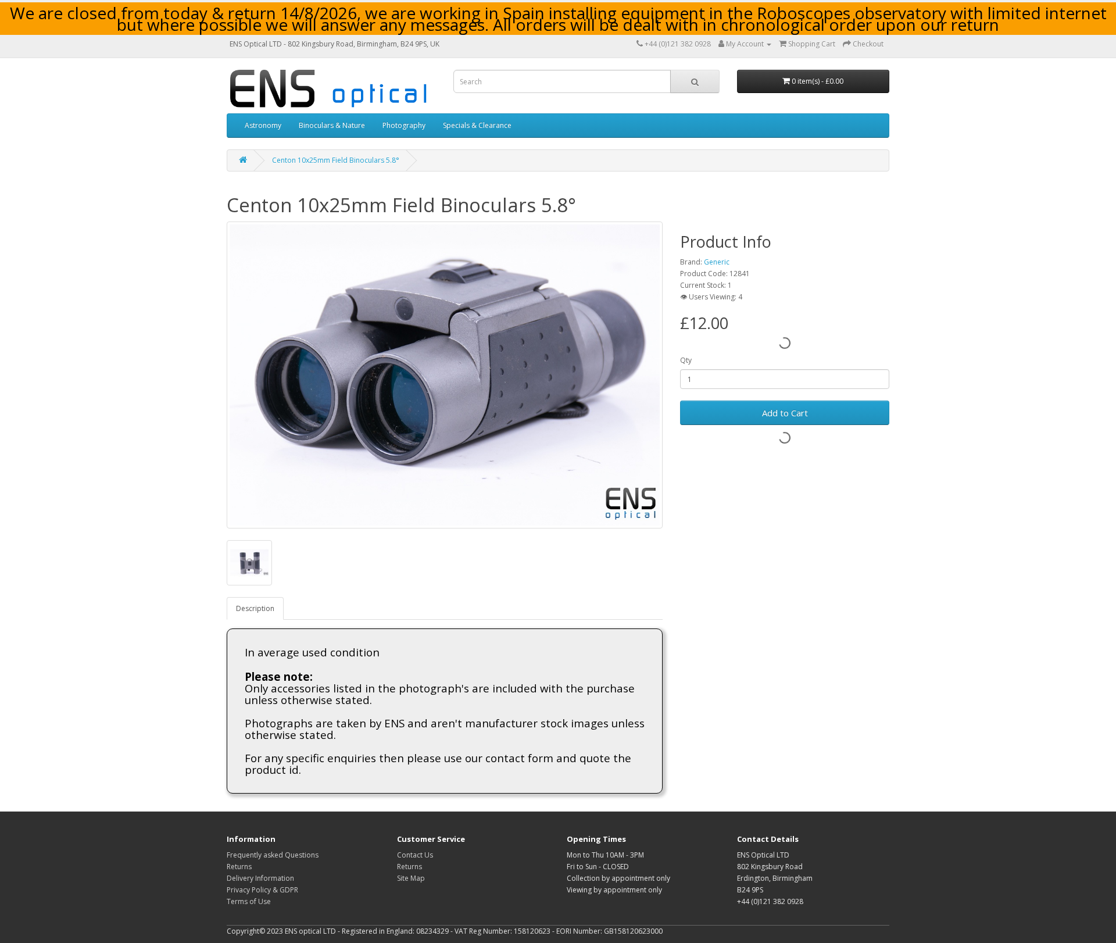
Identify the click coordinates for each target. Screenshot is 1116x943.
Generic (716, 262)
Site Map (411, 878)
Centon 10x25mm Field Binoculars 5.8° (335, 160)
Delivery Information (260, 878)
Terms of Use (249, 901)
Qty (686, 360)
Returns (239, 866)
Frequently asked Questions (273, 855)
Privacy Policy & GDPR (262, 890)
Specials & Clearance (477, 125)
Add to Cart (785, 413)
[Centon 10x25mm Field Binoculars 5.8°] (445, 375)
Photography (403, 125)
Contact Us (415, 855)
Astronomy (263, 125)
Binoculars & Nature (332, 125)
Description (255, 608)
